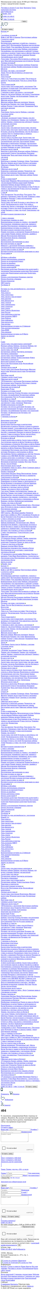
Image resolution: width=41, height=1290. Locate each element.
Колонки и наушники (31, 47)
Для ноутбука (18, 194)
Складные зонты (7, 114)
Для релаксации (13, 80)
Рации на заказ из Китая (30, 479)
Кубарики (10, 540)
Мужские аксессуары (18, 371)
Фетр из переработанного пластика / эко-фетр (18, 460)
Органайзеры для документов (12, 145)
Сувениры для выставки (23, 1274)
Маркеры (13, 181)
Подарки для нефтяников (10, 411)
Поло (17, 165)
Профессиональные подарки (27, 67)
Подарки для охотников (30, 393)
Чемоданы (27, 403)
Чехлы (34, 462)
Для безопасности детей (14, 204)
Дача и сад (5, 78)
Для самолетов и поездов (28, 88)
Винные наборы (7, 346)
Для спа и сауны (26, 80)
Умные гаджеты (7, 55)
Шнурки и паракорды (27, 475)
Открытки (13, 542)
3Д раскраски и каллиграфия (11, 554)
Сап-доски (5, 491)
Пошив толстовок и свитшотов (12, 232)
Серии (19, 118)
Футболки (4, 167)
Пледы (3, 82)
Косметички (5, 104)
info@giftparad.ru (7, 12)
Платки (9, 106)
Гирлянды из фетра (31, 442)
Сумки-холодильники (24, 198)
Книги (3, 540)
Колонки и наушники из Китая (17, 483)
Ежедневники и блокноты (10, 444)
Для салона (14, 59)
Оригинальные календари (19, 271)
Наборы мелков (14, 185)
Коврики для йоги (7, 501)
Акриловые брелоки (8, 473)
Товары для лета (28, 118)
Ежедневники (12, 173)
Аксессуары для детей (9, 202)
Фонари (32, 55)
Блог (21, 8)
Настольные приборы (22, 65)
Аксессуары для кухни (9, 130)
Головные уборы (23, 161)
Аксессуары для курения (10, 369)
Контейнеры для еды (23, 132)
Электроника (22, 385)
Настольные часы (7, 383)
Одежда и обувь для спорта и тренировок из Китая (20, 499)
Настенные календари (9, 269)
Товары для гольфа (15, 493)
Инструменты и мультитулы (22, 73)
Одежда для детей (14, 208)
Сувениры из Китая (8, 941)
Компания (25, 1190)
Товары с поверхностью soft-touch (19, 122)
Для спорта (28, 194)
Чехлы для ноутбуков (9, 464)
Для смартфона (16, 47)
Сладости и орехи (7, 39)
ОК (19, 1245)
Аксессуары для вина (28, 128)
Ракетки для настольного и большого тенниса (23, 495)
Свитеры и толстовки (28, 165)
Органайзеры (21, 153)
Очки (26, 145)
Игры (34, 80)
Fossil (15, 377)
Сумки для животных (9, 532)
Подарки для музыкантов (26, 409)
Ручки (12, 389)
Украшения (29, 106)
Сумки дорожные (16, 403)
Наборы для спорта (22, 94)
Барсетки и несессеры (9, 151)
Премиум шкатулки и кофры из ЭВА (17, 514)
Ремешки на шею (14, 147)
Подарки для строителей (29, 411)
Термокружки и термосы (22, 133)
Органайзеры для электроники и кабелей (16, 51)
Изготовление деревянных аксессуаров (22, 226)
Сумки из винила (13, 434)
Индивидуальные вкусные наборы (22, 247)
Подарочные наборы (8, 67)
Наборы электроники (30, 49)
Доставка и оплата (8, 8)
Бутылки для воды (8, 132)
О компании (5, 1284)
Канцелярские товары (26, 173)
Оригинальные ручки (9, 187)
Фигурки (28, 462)
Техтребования (27, 1268)
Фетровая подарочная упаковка (12, 462)
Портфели (4, 198)
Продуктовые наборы (29, 37)
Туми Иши (12, 556)
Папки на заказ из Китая (26, 542)
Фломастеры (13, 190)
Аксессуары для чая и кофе (28, 130)
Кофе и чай (5, 37)
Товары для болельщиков (19, 96)
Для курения (24, 141)
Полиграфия (5, 784)
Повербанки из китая (9, 481)
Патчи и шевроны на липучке (22, 454)
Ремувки (15, 475)
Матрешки (27, 554)
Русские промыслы (26, 397)
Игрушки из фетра (28, 444)
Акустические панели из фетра (12, 442)
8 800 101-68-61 (8, 16)
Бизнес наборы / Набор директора (23, 538)
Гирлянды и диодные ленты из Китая (15, 487)
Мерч (16, 546)
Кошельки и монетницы (10, 143)
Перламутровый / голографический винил (17, 428)
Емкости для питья (8, 94)
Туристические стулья (25, 532)
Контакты (27, 8)
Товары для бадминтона (18, 491)
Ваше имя (5, 1129)
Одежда (13, 153)
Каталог (4, 566)
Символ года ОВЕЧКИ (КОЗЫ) (13, 456)
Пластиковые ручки (24, 187)
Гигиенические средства (10, 141)
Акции (7, 1270)
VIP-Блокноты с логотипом (11, 381)
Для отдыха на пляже (17, 78)
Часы (3, 177)
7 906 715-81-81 (8, 19)
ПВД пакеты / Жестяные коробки (13, 513)
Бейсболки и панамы (9, 161)
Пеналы (37, 454)
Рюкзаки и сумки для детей (16, 210)
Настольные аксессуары (10, 175)
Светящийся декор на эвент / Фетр (14, 467)
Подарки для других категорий (12, 407)
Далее (4, 1185)
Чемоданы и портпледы (10, 359)
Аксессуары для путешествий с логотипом (17, 86)
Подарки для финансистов (11, 412)
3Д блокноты (6, 538)
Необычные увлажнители (10, 479)
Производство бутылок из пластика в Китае (22, 517)
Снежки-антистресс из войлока (12, 458)
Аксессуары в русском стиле (11, 137)
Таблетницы (25, 147)
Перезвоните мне (28, 1227)
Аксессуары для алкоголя (10, 128)
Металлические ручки (25, 181)
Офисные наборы (25, 175)
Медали (4, 65)
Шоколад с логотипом (9, 245)
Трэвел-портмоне (23, 357)
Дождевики (5, 112)
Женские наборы (7, 102)
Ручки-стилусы (25, 188)
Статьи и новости (14, 1266)
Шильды (4, 69)
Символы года (30, 456)
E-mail (24, 1192)
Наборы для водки (8, 393)
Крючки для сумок (17, 104)
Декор (3, 73)
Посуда (10, 133)
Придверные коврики (9, 509)
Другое (8, 73)
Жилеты (4, 163)
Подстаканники (7, 397)
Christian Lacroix (7, 377)
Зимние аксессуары (14, 163)
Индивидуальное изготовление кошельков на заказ (20, 251)
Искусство (5, 75)
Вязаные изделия (7, 546)
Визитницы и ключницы (29, 139)
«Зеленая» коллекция (9, 118)
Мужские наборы (24, 151)
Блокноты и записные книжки (12, 171)
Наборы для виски (20, 346)
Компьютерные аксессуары (11, 49)
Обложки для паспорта (28, 143)
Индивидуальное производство (12, 746)
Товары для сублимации (10, 120)
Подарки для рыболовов (10, 395)
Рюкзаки (12, 198)
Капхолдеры (5, 424)
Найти (24, 21)
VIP (2, 864)
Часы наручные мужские (20, 155)
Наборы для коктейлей (21, 348)
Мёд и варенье (15, 37)
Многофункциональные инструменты (19, 61)
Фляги (32, 357)
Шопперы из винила (24, 436)
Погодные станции (29, 383)
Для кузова (5, 59)
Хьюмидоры (5, 155)
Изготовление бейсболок (16, 236)
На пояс (24, 196)
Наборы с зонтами (27, 112)
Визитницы (24, 369)
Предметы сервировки (9, 354)
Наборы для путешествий (10, 90)
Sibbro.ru (30, 1286)
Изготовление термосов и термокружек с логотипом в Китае (18, 527)
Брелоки (16, 139)
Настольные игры (16, 363)
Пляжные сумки (34, 196)
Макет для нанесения (31, 1175)
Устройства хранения (21, 55)
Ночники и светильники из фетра (20, 452)
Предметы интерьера (24, 352)
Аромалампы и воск (8, 505)
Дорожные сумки (14, 196)
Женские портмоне (21, 102)
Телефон (34, 1129)
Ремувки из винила (24, 432)
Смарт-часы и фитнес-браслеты (27, 53)
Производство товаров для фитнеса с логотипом (19, 497)
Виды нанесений (7, 1274)
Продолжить (5, 1125)
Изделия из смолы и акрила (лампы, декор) (21, 507)
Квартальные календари (18, 273)
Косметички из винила (9, 426)
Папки (35, 175)
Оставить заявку (7, 29)
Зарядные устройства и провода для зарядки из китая (18, 484)
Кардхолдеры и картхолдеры (21, 424)
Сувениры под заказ (31, 1276)
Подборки (4, 813)
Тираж (4, 1173)
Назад (4, 1216)
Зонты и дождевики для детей (21, 206)
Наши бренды (26, 1266)
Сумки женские (19, 106)
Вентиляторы (26, 473)
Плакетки (34, 65)
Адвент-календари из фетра (11, 440)
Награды (10, 65)
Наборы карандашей (19, 183)
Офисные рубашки (8, 165)
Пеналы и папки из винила (28, 426)
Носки (20, 546)
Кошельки (18, 448)
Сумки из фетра (31, 458)
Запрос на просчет (8, 862)
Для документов (7, 194)
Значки (32, 141)
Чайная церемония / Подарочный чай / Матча (18, 523)
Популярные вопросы (16, 1276)
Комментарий (27, 1132)
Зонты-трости (15, 112)
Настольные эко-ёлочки (19, 450)
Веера (19, 473)
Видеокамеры (16, 45)
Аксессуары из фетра (30, 440)
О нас (17, 8)
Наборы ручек (25, 185)
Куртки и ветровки (29, 163)
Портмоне (30, 153)
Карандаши (5, 181)
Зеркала (31, 102)
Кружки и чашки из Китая (15, 526)
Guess (20, 377)
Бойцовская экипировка (24, 501)
